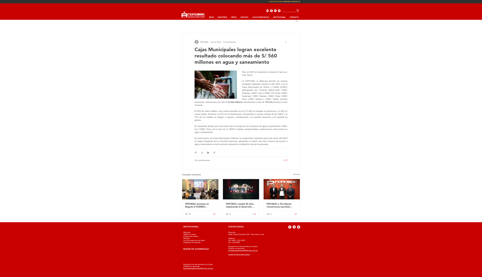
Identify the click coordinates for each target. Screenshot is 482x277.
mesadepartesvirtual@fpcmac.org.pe (243, 250)
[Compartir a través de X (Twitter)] (202, 152)
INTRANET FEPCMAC (291, 1)
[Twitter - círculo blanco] (279, 10)
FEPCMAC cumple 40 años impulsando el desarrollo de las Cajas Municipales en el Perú (240, 205)
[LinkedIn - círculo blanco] (275, 10)
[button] (279, 17)
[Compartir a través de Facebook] (196, 152)
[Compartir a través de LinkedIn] (208, 152)
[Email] (267, 10)
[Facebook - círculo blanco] (271, 10)
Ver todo (296, 174)
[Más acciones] (285, 42)
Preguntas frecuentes (191, 242)
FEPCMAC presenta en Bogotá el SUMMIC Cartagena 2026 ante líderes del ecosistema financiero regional (200, 205)
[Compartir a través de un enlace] (214, 152)
